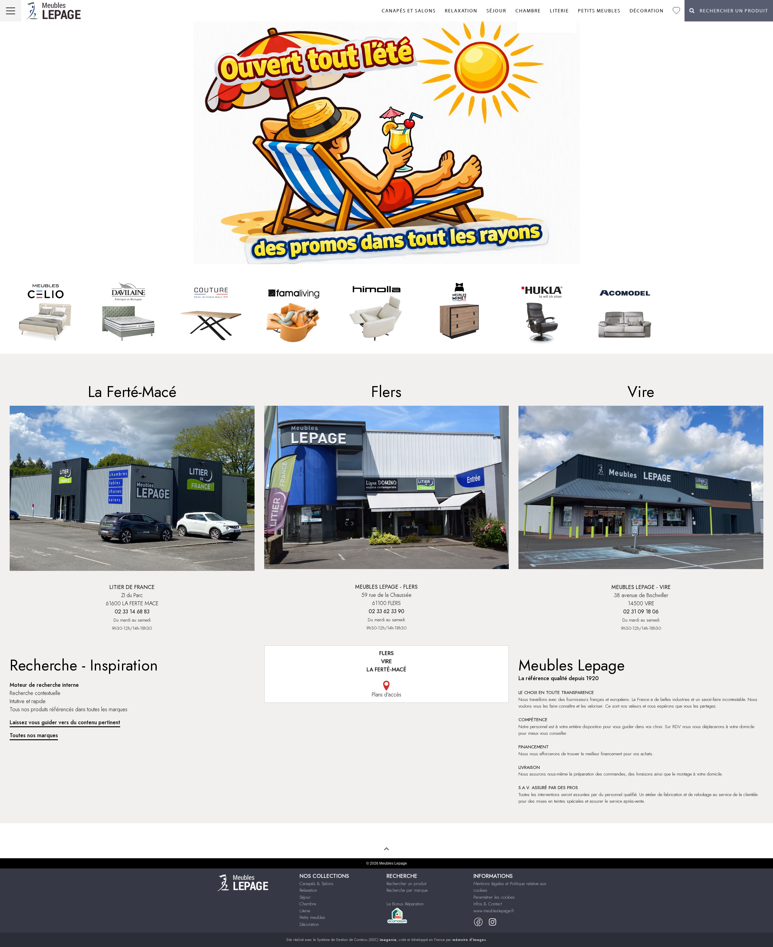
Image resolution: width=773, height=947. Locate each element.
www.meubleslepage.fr (493, 910)
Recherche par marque (407, 890)
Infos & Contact (487, 904)
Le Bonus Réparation (405, 904)
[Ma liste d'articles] (676, 10)
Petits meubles (599, 11)
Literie (559, 11)
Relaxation (461, 11)
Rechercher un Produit (731, 11)
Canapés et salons (409, 11)
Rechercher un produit (406, 883)
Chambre (528, 11)
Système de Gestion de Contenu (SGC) (356, 939)
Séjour (496, 11)
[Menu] (10, 10)
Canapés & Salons (316, 883)
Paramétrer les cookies (494, 897)
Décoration (647, 11)
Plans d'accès (386, 695)
